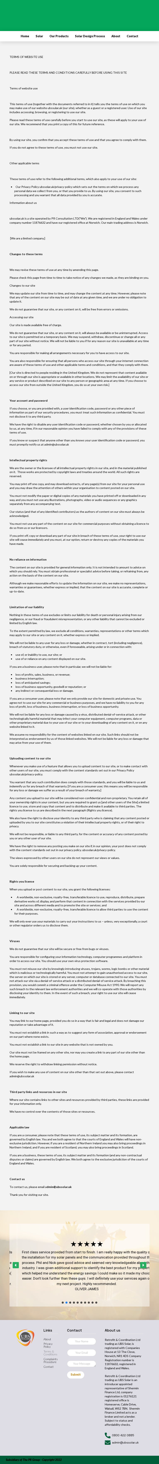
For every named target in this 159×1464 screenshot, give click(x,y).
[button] (16, 1265)
